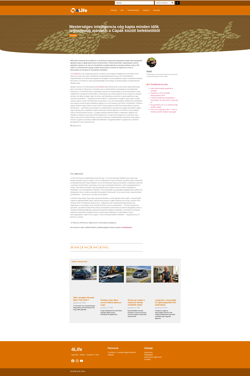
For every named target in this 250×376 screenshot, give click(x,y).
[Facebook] (72, 360)
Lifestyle (114, 10)
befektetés (84, 223)
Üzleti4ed (156, 10)
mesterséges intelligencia (107, 223)
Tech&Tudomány (133, 10)
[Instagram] (77, 360)
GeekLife (146, 10)
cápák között (93, 223)
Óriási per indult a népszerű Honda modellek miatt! (136, 302)
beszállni (101, 87)
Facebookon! (127, 227)
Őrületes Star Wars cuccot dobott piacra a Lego (110, 302)
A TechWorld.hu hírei (158, 84)
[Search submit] (177, 2)
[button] (75, 247)
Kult (122, 10)
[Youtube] (81, 360)
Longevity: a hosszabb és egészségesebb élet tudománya (165, 302)
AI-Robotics (76, 74)
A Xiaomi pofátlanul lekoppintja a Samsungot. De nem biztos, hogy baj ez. (164, 100)
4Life (76, 349)
